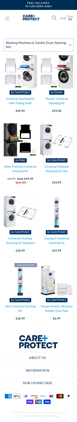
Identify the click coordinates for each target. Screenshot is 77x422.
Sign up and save (38, 383)
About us (37, 358)
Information (38, 370)
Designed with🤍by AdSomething (38, 416)
